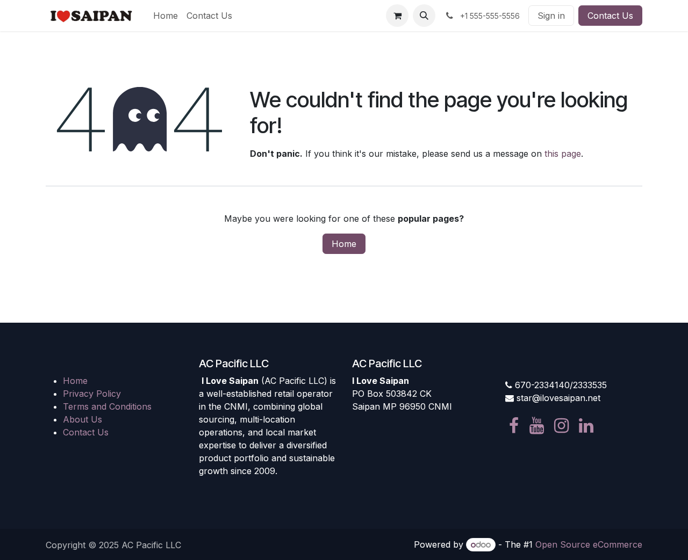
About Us (82, 419)
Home (344, 243)
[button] (424, 15)
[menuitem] (165, 15)
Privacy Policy (92, 393)
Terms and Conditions (107, 406)
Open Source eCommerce (588, 544)
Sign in (551, 15)
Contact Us (610, 15)
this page (562, 153)
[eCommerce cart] (397, 15)
